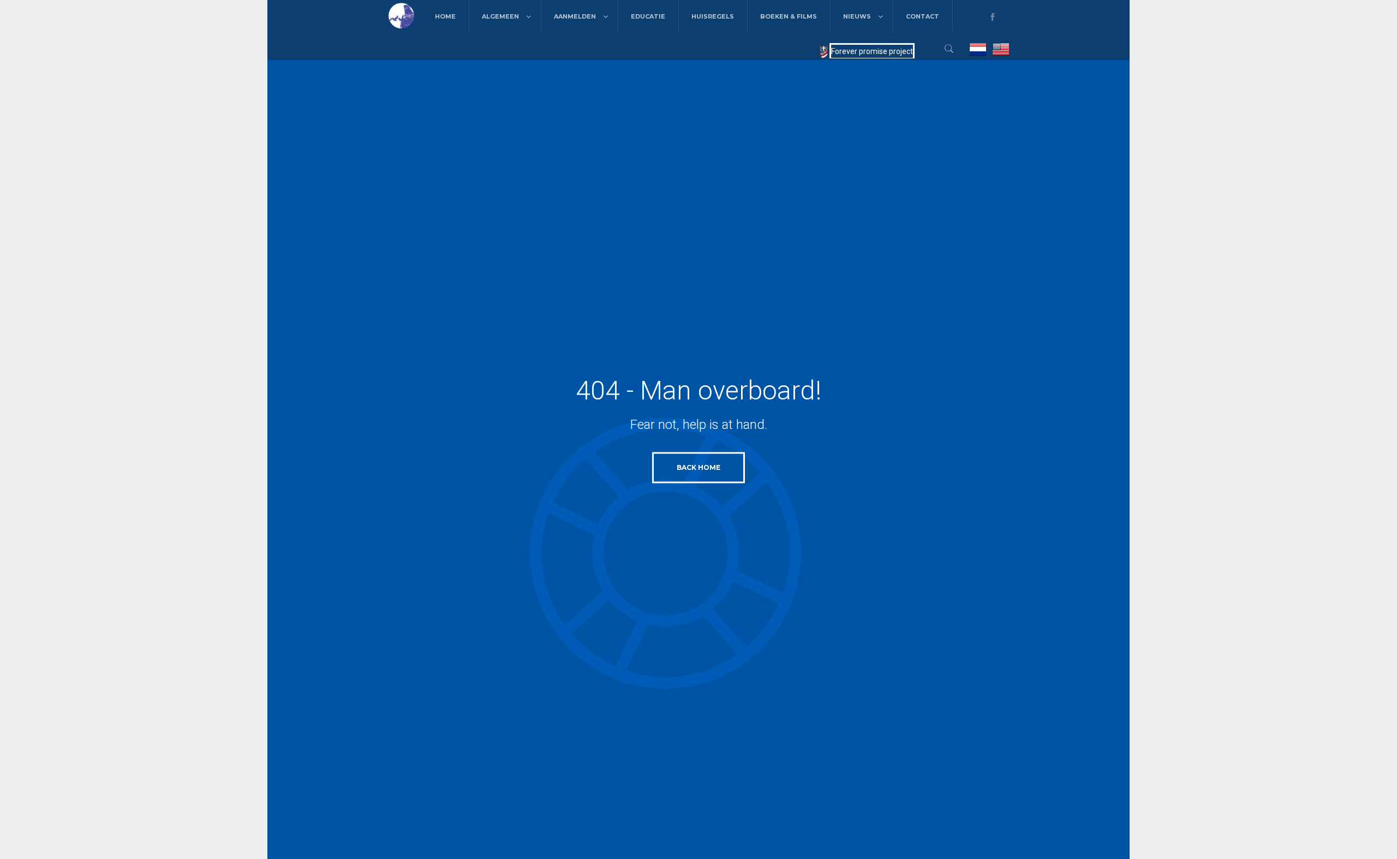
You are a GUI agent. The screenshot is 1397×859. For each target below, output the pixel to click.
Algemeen (500, 16)
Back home (698, 467)
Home (445, 16)
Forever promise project (872, 51)
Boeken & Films (788, 16)
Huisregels (712, 16)
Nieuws (857, 16)
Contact (922, 16)
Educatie (648, 16)
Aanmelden (575, 16)
